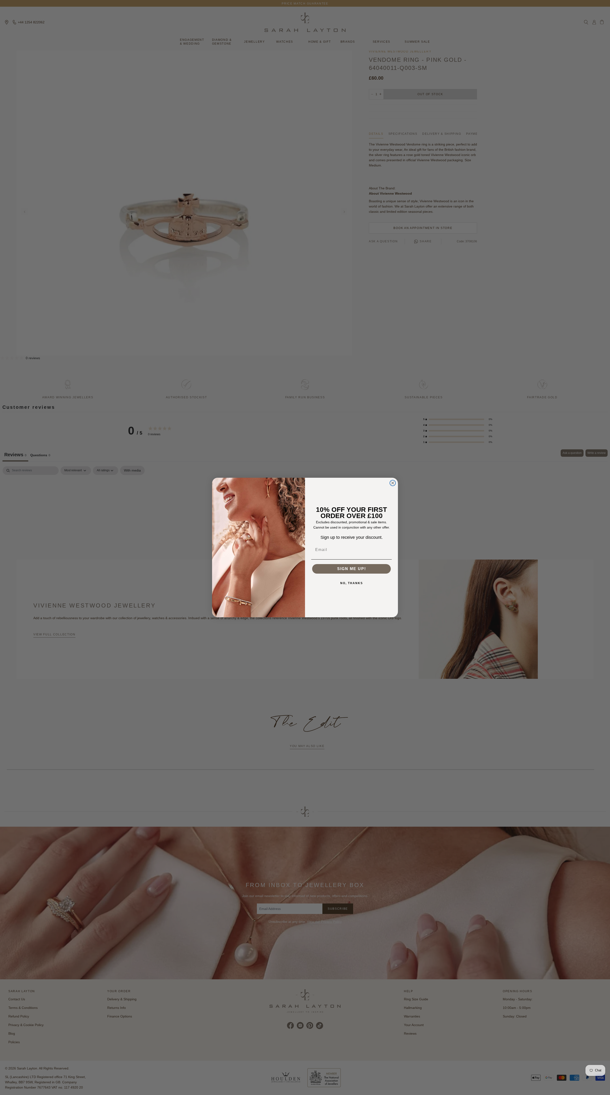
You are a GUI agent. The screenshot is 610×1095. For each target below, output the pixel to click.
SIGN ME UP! (351, 569)
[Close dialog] (393, 483)
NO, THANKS (351, 583)
